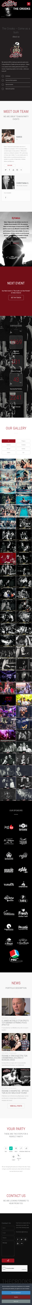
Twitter (5, 169)
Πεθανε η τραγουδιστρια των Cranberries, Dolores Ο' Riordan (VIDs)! (14, 1058)
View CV (16, 243)
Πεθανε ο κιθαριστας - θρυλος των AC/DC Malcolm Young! (15, 1092)
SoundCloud (21, 1243)
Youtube (13, 169)
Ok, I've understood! (16, 1292)
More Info (16, 1301)
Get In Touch (16, 298)
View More (9, 165)
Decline (16, 1297)
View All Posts (16, 1106)
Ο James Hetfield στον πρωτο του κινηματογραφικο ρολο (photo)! (15, 1022)
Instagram (17, 169)
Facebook (9, 169)
